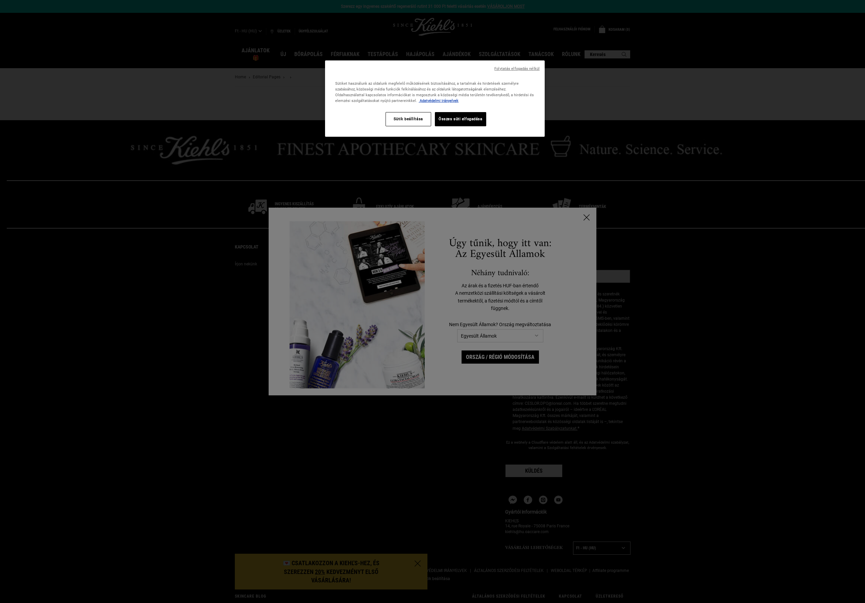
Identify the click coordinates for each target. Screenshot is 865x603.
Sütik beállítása (408, 118)
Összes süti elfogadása (461, 118)
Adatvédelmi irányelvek (439, 100)
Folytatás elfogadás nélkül (517, 69)
